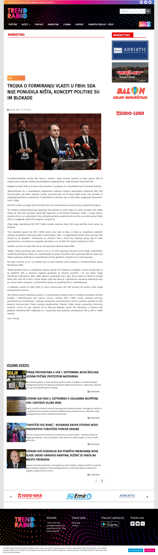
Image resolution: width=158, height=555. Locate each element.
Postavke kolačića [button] (136, 550)
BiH (10, 78)
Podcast (39, 24)
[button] (10, 497)
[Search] (148, 11)
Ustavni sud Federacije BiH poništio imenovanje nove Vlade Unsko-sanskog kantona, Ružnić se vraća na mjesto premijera (62, 455)
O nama (67, 24)
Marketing (53, 24)
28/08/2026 (94, 392)
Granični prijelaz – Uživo (100, 24)
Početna (13, 24)
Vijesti (25, 24)
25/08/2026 (94, 418)
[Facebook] (141, 2)
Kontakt (79, 24)
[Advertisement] (55, 56)
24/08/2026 (94, 475)
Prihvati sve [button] (150, 550)
